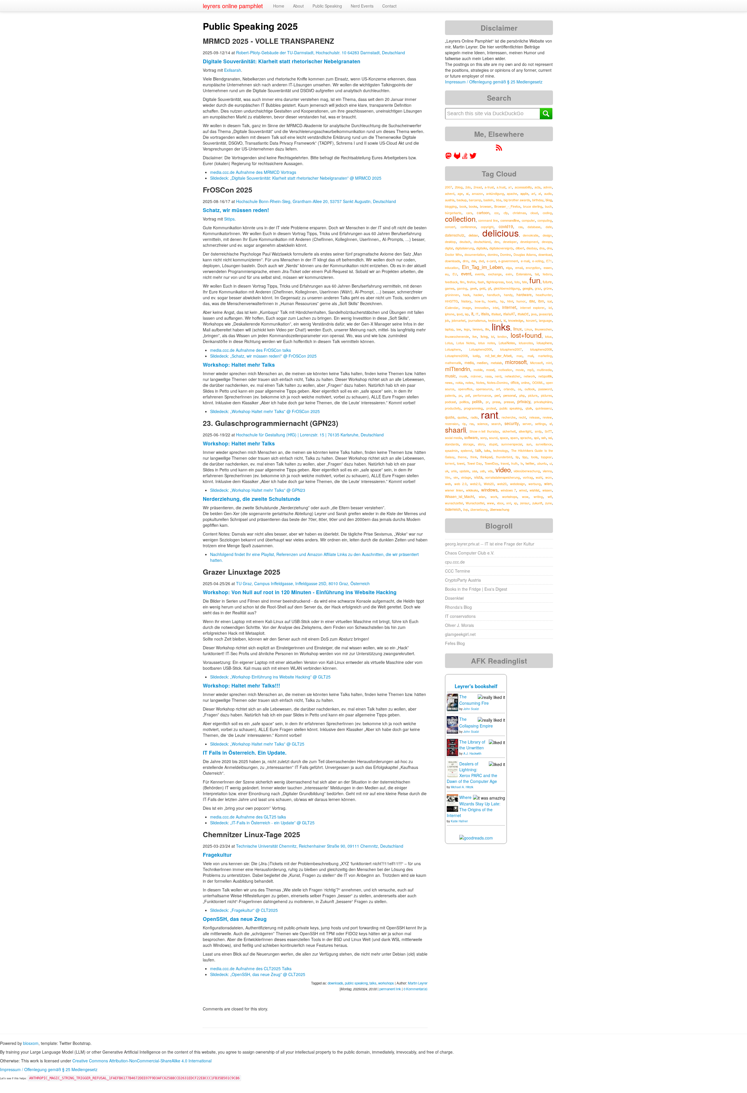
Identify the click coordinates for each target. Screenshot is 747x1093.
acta (537, 187)
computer (528, 220)
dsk (473, 261)
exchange (495, 274)
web (448, 483)
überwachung (499, 509)
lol (492, 336)
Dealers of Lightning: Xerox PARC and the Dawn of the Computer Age (472, 772)
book (463, 206)
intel (495, 307)
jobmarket (458, 320)
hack (466, 294)
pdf (467, 395)
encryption (533, 267)
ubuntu (542, 463)
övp (465, 509)
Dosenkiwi (454, 598)
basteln (488, 200)
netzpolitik (545, 376)
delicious (500, 232)
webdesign (517, 484)
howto (492, 301)
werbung (534, 484)
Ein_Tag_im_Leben (482, 266)
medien (482, 362)
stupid (493, 444)
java (534, 314)
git (489, 288)
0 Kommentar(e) (415, 989)
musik (463, 376)
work (494, 496)
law (458, 329)
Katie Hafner (459, 821)
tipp (524, 457)
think (473, 457)
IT (477, 314)
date (549, 227)
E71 (549, 261)
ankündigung (495, 193)
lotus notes (486, 343)
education (451, 267)
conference (468, 227)
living (484, 336)
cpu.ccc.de (455, 562)
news (449, 382)
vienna (547, 471)
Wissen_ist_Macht (459, 496)
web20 (502, 484)
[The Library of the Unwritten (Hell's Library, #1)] (452, 747)
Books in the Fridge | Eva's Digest (476, 589)
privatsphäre (543, 401)
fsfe (524, 282)
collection (460, 219)
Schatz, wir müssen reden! (236, 210)
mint (549, 363)
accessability (523, 187)
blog (549, 199)
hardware (524, 294)
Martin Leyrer (417, 983)
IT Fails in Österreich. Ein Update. (245, 752)
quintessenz (543, 408)
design (547, 235)
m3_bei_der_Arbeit (498, 355)
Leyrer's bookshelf (476, 686)
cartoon (483, 212)
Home (278, 6)
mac (519, 356)
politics (464, 402)
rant (489, 414)
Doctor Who (453, 254)
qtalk (529, 408)
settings (540, 424)
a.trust (501, 187)
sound (493, 438)
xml (508, 503)
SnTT (548, 431)
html (510, 301)
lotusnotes (526, 343)
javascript (545, 314)
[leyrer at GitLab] (457, 157)
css (520, 227)
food (509, 282)
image (466, 307)
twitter (530, 463)
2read (478, 187)
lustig (476, 356)
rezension (451, 424)
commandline (509, 220)
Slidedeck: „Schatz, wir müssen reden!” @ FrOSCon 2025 (263, 356)
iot (550, 307)
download (545, 254)
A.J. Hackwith (472, 753)
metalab (496, 362)
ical (549, 301)
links (501, 326)
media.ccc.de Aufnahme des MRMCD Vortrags (253, 172)
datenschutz (454, 234)
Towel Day (474, 463)
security (512, 423)
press (496, 402)
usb (482, 471)
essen (548, 267)
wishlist (534, 490)
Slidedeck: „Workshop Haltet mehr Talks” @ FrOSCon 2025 (265, 411)
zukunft (537, 503)
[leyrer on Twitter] (473, 157)
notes (469, 382)
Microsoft (536, 363)
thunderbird (504, 457)
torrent (449, 463)
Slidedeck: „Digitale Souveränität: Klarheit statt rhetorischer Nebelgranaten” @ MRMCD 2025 (295, 178)
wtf (550, 496)
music (450, 376)
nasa (488, 376)
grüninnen (452, 295)
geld (482, 288)
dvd (481, 261)
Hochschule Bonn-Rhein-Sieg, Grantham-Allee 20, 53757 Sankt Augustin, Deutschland (316, 201)
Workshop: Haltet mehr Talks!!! (241, 685)
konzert (531, 320)
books (473, 206)
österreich (453, 509)
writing (538, 496)
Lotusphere (453, 349)
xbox (500, 503)
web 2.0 (460, 484)
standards (452, 444)
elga (509, 267)
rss (472, 424)
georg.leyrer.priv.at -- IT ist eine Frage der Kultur (489, 544)
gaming (462, 288)
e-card (491, 261)
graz (538, 288)
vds (490, 471)
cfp (506, 213)
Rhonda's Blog (458, 607)
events (479, 274)
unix (454, 471)
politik (477, 401)
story (481, 444)
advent (449, 193)
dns (549, 248)
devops (547, 241)
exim (509, 274)
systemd (466, 450)
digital (449, 248)
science (482, 424)
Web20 (489, 484)
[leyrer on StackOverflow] (464, 157)
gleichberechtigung (507, 288)
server (527, 424)
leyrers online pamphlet (233, 5)
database (534, 227)
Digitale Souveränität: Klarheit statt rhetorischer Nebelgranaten (281, 61)
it (472, 313)
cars (469, 213)
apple (524, 193)
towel (460, 463)
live (474, 336)
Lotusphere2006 (480, 349)
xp (515, 503)
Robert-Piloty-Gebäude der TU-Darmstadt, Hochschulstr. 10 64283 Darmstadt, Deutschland (320, 52)
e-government (508, 261)
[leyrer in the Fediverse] (449, 157)
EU (455, 274)
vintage (466, 477)
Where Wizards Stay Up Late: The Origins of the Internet (473, 806)
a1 (510, 187)
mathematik (453, 363)
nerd (498, 376)
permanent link (390, 989)
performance (482, 395)
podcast (450, 401)
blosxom (31, 1043)
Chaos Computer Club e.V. (469, 553)
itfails (485, 313)
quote (449, 417)
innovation (482, 307)
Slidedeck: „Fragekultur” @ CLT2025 (244, 910)
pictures (546, 395)
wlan (482, 496)
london (502, 336)
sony (483, 438)
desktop (450, 241)
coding (547, 213)
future (547, 281)
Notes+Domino (497, 382)
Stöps (229, 219)
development (529, 241)
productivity (452, 408)
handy (508, 295)
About (298, 6)
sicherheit (509, 431)
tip (517, 457)
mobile (478, 370)
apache (512, 193)
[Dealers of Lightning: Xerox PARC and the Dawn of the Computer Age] (452, 769)
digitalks (481, 248)
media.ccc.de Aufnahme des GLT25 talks (248, 817)
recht (522, 417)
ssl (550, 438)
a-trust (489, 187)
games (449, 288)
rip (464, 424)
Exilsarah (232, 70)
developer (510, 241)
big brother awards (517, 200)
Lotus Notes (465, 343)
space (504, 438)
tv (522, 463)
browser (485, 206)
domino (493, 254)
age (460, 193)
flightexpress (495, 282)
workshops (386, 983)
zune (548, 503)
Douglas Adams (525, 254)
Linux (528, 329)
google (527, 288)
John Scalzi (471, 709)
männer (476, 376)
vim (455, 477)
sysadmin (451, 450)
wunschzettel (454, 503)
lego (467, 329)
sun (528, 444)
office (515, 382)
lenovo (477, 329)
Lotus (449, 343)
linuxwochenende (457, 336)
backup (462, 200)
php (522, 395)
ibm (541, 300)
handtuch (493, 295)
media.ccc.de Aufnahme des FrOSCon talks (250, 350)
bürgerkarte (453, 213)
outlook (530, 389)
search (496, 424)
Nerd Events (362, 6)
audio (548, 193)
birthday (537, 200)
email (519, 267)
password (545, 389)
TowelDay (491, 463)
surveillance (544, 444)
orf (498, 389)
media (469, 362)
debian (473, 235)
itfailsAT (509, 314)
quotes (462, 417)
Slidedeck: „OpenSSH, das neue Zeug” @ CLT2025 (257, 974)
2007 (448, 187)
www (490, 503)
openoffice (465, 389)
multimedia (544, 370)
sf (550, 424)
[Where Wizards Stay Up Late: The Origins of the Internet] (452, 802)
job (447, 320)
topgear (546, 457)
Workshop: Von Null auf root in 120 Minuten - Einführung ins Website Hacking (300, 592)
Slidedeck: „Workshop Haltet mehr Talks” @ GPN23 (257, 490)
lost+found (526, 335)
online (525, 382)
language (545, 320)
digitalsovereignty (501, 248)
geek (473, 288)
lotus (548, 336)
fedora (547, 274)
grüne (548, 288)
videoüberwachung (527, 471)
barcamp (475, 200)
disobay (531, 248)
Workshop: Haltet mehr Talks (239, 364)
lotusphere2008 (541, 349)
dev (496, 241)
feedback (451, 282)
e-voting (537, 261)
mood (490, 369)
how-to (479, 301)
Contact (389, 6)
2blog (458, 187)
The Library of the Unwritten (472, 745)
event (466, 273)
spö (536, 438)
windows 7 (508, 490)
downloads (335, 983)
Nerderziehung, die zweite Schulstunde (251, 498)
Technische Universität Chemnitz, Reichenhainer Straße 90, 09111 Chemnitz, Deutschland (319, 846)
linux (517, 329)
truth (514, 463)
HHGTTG (451, 301)
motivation (505, 370)
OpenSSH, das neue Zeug (235, 918)
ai (467, 193)
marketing (545, 356)
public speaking (356, 983)
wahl (539, 477)
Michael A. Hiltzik (462, 787)
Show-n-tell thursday (484, 431)
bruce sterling (532, 206)
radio (474, 417)
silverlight (525, 431)
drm (465, 260)
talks (372, 983)
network (529, 376)
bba (498, 200)
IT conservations (460, 616)
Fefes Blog (455, 643)
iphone (449, 314)
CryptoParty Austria (463, 580)
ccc (496, 212)
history (466, 301)
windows (489, 490)
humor (521, 301)
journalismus (477, 320)
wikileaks (472, 490)
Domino (505, 254)
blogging (451, 206)
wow (525, 496)
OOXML (537, 382)
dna (541, 248)
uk (446, 471)
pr (487, 402)
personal (509, 395)
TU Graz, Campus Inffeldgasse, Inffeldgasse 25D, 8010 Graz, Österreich (303, 583)
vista (478, 477)
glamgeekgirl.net (460, 634)
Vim (447, 477)
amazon (477, 193)
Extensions (523, 274)
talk (478, 450)
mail (530, 356)
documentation (475, 254)
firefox (471, 281)
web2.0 (475, 484)
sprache (525, 438)
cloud (534, 213)
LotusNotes (507, 342)
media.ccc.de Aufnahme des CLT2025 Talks (251, 968)
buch (548, 206)
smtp (538, 431)
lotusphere (544, 342)
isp (467, 314)
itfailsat (496, 314)
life (487, 329)
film (462, 282)
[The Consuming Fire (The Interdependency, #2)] (452, 702)
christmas (519, 213)
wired (523, 490)
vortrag (528, 477)
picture (532, 395)
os (519, 389)
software (471, 437)
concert (450, 227)
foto (517, 282)
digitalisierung (464, 248)
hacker (478, 295)
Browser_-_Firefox (507, 206)
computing (544, 220)
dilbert (520, 248)
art (533, 193)
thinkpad (486, 456)
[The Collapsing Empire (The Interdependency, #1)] (452, 724)
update (464, 471)
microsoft (516, 362)
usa (474, 470)
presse (509, 401)
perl (497, 395)
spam (514, 438)
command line (488, 220)
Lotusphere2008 (456, 356)
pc (460, 395)
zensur (524, 503)
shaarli (455, 429)
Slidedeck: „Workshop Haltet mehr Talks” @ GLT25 (257, 744)
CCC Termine (457, 571)
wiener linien (454, 490)
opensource (484, 389)
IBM (532, 301)
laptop (449, 329)
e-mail (525, 260)
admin (547, 187)
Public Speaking (327, 6)
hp (502, 301)
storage (468, 444)
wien (548, 483)
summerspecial (511, 444)
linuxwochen (543, 329)
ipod (459, 314)
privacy (523, 401)
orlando (509, 389)
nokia (459, 382)
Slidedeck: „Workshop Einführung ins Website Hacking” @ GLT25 (270, 677)
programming (473, 408)
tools (534, 457)
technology (500, 450)
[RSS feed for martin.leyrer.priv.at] (499, 149)
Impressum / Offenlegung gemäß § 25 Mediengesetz (493, 82)
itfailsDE (523, 314)
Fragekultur (217, 854)
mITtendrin (457, 369)
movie (520, 370)
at (539, 193)
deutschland (482, 241)
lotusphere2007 (511, 349)
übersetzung (479, 509)
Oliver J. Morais (459, 625)
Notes (480, 382)
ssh (543, 438)
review (547, 417)
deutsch (465, 241)
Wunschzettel (475, 503)
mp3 (530, 370)
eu (446, 274)
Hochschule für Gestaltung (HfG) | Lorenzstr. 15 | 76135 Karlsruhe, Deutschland (310, 435)
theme (462, 457)
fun (534, 280)
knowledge (515, 320)
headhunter (544, 295)
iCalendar (451, 307)
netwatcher (512, 376)
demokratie (530, 235)
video (503, 469)
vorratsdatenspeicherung (502, 477)
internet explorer (532, 307)
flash (481, 282)
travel (505, 463)
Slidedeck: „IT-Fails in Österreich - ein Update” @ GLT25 (262, 823)
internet (509, 307)
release (534, 417)
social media (453, 438)
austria (449, 199)
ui (550, 463)
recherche (509, 417)
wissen (547, 490)
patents (450, 395)
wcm (548, 477)
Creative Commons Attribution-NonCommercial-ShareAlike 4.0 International (142, 1061)
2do (468, 187)
